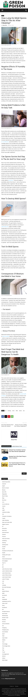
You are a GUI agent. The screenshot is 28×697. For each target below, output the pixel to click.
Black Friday (5, 496)
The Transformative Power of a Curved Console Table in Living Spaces (17, 464)
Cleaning (9, 410)
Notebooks (4, 599)
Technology (4, 644)
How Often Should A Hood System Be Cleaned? (7, 425)
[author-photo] (14, 437)
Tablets (3, 640)
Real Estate (4, 613)
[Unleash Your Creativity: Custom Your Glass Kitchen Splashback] (4, 451)
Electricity (4, 530)
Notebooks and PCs (6, 601)
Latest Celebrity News (7, 571)
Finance (4, 536)
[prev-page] (2, 469)
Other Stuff (4, 603)
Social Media (5, 631)
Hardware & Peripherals (7, 550)
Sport (3, 633)
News (3, 597)
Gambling (4, 540)
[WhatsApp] (12, 416)
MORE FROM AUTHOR (17, 446)
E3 (2, 526)
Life (3, 583)
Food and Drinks (6, 538)
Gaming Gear (5, 544)
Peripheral (4, 607)
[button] (2, 10)
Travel (3, 652)
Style (3, 635)
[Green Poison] (14, 4)
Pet (3, 609)
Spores (20, 410)
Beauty (3, 490)
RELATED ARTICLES (6, 446)
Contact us (12, 686)
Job (3, 567)
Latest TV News (5, 579)
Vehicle (3, 656)
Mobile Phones (5, 591)
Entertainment (5, 532)
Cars (3, 502)
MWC (3, 593)
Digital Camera (5, 524)
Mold (17, 410)
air (5, 410)
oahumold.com (4, 226)
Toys (3, 650)
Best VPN (4, 492)
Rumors (4, 621)
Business (4, 500)
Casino (3, 506)
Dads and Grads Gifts (7, 522)
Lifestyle (4, 585)
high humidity (6, 336)
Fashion (4, 534)
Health (3, 552)
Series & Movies (5, 623)
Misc (3, 589)
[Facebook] (2, 416)
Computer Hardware (6, 516)
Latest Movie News (6, 573)
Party (3, 605)
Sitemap (16, 686)
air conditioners (5, 141)
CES (3, 514)
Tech (3, 642)
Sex (3, 625)
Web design (5, 660)
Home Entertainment (7, 558)
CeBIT (3, 510)
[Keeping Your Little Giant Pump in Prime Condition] (4, 458)
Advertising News (6, 481)
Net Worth (4, 595)
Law (3, 581)
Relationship (5, 615)
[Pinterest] (9, 416)
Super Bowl (4, 637)
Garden (4, 546)
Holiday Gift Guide (6, 554)
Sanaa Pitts (5, 25)
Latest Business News (7, 569)
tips (23, 410)
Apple (3, 485)
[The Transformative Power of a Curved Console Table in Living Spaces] (4, 464)
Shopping (4, 627)
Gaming (4, 542)
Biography (4, 494)
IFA (3, 565)
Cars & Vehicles (5, 504)
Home (2, 13)
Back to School (5, 488)
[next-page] (4, 469)
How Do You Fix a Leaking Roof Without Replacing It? (20, 425)
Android (4, 483)
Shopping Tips (5, 629)
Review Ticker (5, 617)
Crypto (3, 518)
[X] (5, 416)
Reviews (4, 619)
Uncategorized (5, 654)
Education (4, 528)
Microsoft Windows (6, 587)
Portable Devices (6, 611)
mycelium (10, 180)
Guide (3, 548)
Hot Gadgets (5, 560)
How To (4, 563)
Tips (3, 648)
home (13, 410)
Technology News (6, 646)
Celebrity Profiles (6, 512)
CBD (3, 508)
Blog (3, 498)
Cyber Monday (5, 520)
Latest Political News (6, 575)
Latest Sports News (6, 577)
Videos (3, 658)
